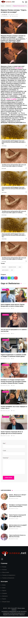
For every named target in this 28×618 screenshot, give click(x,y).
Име (4, 443)
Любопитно (8, 5)
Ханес (20, 266)
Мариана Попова (12, 266)
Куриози (4, 590)
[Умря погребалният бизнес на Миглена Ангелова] (4, 537)
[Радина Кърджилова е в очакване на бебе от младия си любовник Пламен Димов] (14, 345)
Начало (2, 5)
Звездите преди (6, 601)
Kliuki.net (4, 14)
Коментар (6, 458)
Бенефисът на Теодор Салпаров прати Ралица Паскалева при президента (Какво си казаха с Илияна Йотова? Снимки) (13, 381)
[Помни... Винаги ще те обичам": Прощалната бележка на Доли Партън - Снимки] (4, 496)
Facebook (4, 266)
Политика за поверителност (8, 575)
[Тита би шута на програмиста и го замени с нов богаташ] (14, 320)
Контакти (4, 569)
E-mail (4, 450)
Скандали (4, 593)
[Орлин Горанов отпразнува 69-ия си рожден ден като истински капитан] (14, 422)
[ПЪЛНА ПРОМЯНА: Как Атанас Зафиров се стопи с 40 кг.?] (14, 397)
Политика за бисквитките (8, 577)
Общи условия (5, 572)
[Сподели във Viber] (5, 278)
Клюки (3, 587)
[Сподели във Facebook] (2, 278)
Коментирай (8, 477)
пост (12, 270)
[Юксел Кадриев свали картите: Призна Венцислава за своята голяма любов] (14, 294)
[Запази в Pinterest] (15, 278)
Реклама (4, 566)
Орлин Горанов (5, 270)
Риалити (4, 598)
